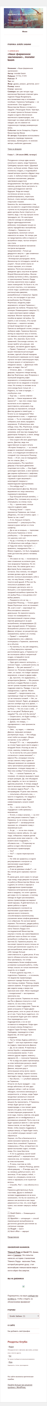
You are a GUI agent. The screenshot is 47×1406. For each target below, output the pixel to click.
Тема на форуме (15, 149)
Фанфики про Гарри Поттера (22, 14)
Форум (11, 1346)
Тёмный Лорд (14, 1252)
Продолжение (13, 1237)
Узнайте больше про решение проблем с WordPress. (20, 1386)
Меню (24, 31)
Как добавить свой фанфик (19, 1331)
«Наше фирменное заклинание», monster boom (21, 57)
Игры (10, 1362)
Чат (10, 1356)
